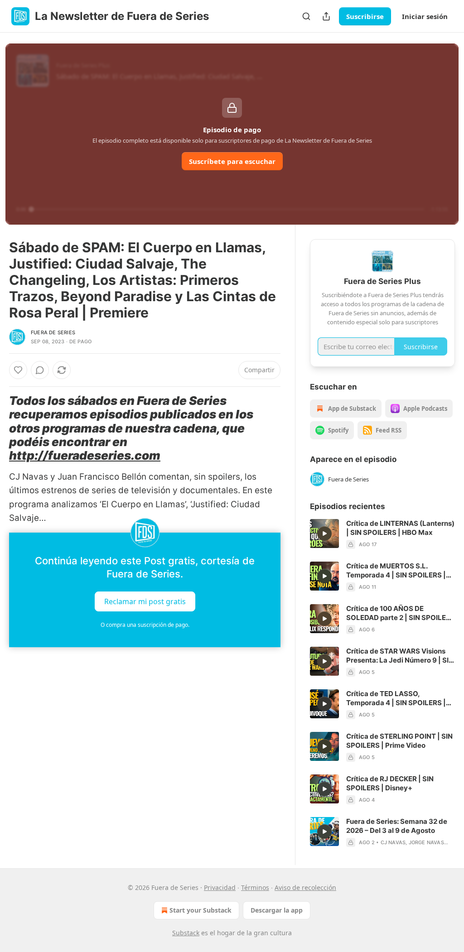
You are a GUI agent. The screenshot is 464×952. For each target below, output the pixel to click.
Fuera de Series (53, 332)
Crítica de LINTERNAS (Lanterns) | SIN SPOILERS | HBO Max (400, 528)
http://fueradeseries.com (84, 455)
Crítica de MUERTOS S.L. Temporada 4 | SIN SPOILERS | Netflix (396, 571)
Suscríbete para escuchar (232, 161)
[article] (382, 534)
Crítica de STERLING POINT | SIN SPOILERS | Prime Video (399, 741)
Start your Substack (200, 910)
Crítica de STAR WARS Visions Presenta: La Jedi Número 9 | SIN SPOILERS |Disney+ (400, 656)
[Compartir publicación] (326, 16)
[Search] (306, 16)
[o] (324, 533)
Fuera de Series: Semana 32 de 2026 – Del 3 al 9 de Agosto (396, 826)
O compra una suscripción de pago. (145, 625)
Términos (255, 887)
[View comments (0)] (40, 370)
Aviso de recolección (305, 887)
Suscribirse (365, 16)
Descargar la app (277, 910)
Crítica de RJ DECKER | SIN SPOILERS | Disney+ (390, 783)
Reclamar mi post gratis (145, 601)
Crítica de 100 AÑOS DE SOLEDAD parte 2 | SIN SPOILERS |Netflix (400, 613)
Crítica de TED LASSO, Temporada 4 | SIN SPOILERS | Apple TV (396, 698)
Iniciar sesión (425, 16)
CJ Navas (393, 842)
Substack (185, 932)
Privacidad (220, 887)
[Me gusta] (18, 370)
